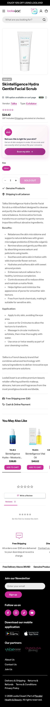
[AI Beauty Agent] (34, 11)
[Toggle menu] (3, 11)
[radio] (6, 168)
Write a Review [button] (26, 495)
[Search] (44, 19)
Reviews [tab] (8, 501)
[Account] (41, 11)
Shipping (19, 118)
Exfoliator (31, 103)
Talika (14, 103)
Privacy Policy (12, 688)
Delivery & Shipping (15, 680)
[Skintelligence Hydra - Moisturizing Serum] (12, 436)
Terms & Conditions (26, 684)
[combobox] (25, 19)
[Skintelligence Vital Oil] (35, 436)
